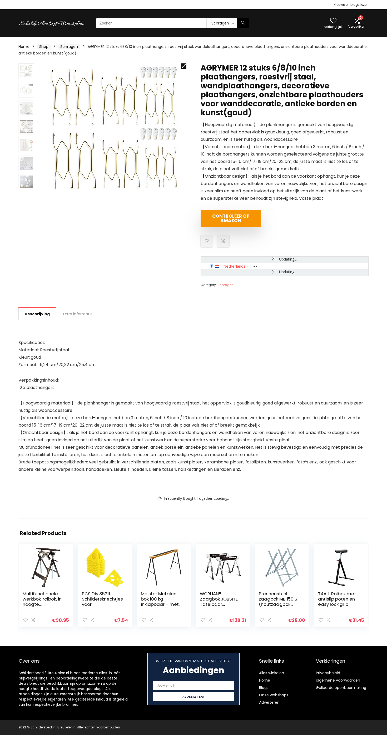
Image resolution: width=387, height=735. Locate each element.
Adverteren (269, 702)
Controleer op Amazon (231, 218)
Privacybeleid (328, 673)
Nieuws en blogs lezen (351, 4)
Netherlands (234, 266)
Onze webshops (273, 695)
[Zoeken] (243, 23)
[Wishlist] (333, 21)
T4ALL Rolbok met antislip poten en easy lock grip (337, 599)
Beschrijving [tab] (37, 314)
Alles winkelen (271, 673)
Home (23, 46)
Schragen (69, 46)
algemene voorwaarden (338, 680)
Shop (43, 46)
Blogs (264, 687)
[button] (183, 66)
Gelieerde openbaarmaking (341, 687)
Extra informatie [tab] (78, 314)
